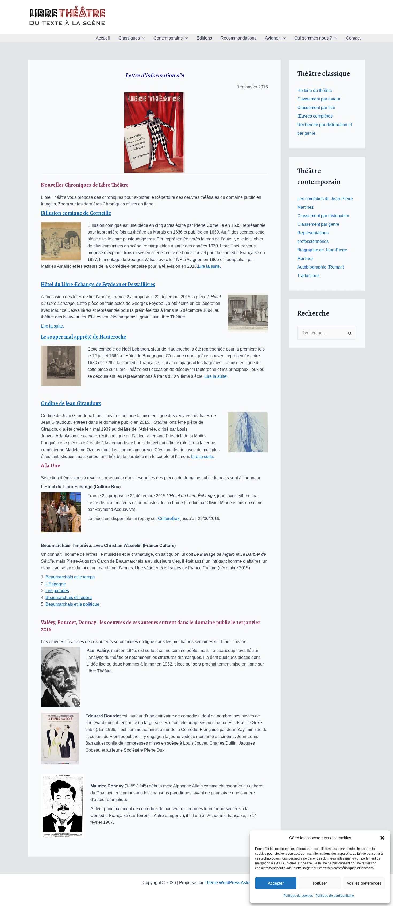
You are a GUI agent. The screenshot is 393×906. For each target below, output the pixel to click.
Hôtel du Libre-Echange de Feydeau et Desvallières (98, 284)
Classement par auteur (318, 99)
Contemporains (168, 38)
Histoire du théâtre (314, 90)
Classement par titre (316, 107)
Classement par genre (318, 224)
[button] (382, 838)
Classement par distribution (323, 215)
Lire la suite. (209, 266)
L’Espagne (55, 584)
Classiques (129, 38)
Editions (204, 38)
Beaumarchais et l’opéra (68, 597)
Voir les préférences (364, 883)
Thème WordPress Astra (228, 882)
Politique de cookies (298, 895)
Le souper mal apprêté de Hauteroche (83, 336)
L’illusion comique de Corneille (76, 213)
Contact (353, 38)
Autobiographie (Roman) (320, 267)
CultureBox (168, 518)
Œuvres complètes (315, 116)
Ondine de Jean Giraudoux (71, 403)
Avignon (273, 38)
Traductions (308, 275)
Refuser (320, 883)
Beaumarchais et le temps (70, 577)
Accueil (103, 38)
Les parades (57, 590)
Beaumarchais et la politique (71, 604)
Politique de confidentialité (334, 895)
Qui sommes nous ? (313, 38)
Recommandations (238, 38)
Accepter (276, 883)
